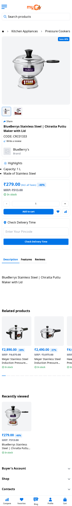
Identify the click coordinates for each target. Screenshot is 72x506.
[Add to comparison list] (65, 212)
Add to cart (29, 211)
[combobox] (36, 16)
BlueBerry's (21, 149)
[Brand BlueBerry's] (7, 151)
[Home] (3, 31)
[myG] (32, 7)
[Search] (5, 16)
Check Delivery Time (36, 241)
